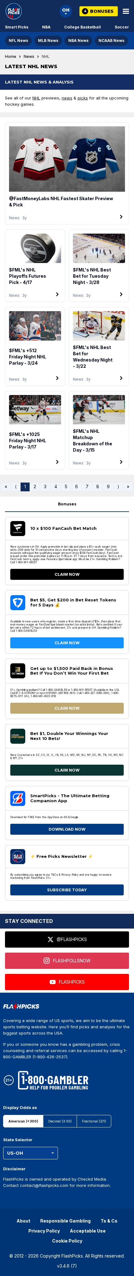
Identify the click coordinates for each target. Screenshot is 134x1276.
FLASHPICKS (72, 982)
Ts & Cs (109, 1220)
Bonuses (67, 504)
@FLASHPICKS (72, 939)
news (67, 97)
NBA (46, 27)
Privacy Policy (44, 1230)
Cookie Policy (67, 1240)
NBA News (78, 40)
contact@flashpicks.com (44, 1185)
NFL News (18, 40)
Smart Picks (16, 27)
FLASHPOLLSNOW (72, 960)
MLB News (48, 40)
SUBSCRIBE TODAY (67, 889)
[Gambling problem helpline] (53, 1080)
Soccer (122, 27)
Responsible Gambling (65, 1220)
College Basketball (82, 27)
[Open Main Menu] (126, 11)
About (23, 1220)
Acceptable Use (88, 1230)
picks (83, 97)
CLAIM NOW (67, 574)
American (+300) (23, 1121)
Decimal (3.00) (60, 1121)
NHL (36, 97)
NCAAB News (111, 40)
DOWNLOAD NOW (67, 829)
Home (10, 56)
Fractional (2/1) (94, 1121)
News (29, 56)
